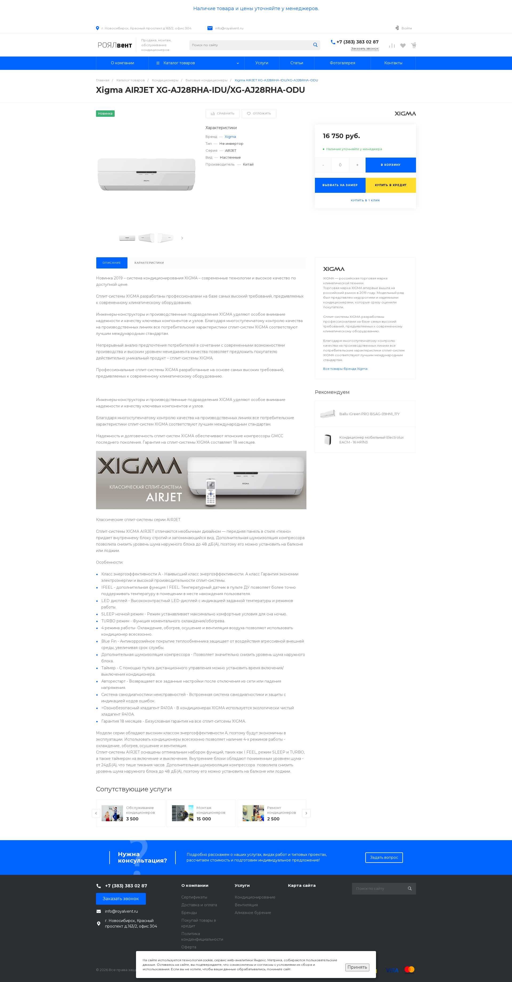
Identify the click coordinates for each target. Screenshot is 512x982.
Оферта (188, 947)
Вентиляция (246, 905)
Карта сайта (302, 885)
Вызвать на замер (340, 185)
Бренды (189, 912)
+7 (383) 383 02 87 (358, 42)
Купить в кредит (391, 185)
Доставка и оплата (199, 905)
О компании (195, 885)
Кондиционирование (255, 897)
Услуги (242, 885)
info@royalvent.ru (229, 28)
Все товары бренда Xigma (345, 369)
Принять (357, 967)
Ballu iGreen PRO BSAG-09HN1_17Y (369, 414)
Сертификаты (194, 897)
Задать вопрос (384, 857)
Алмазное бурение (253, 912)
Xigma (230, 136)
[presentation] (182, 238)
